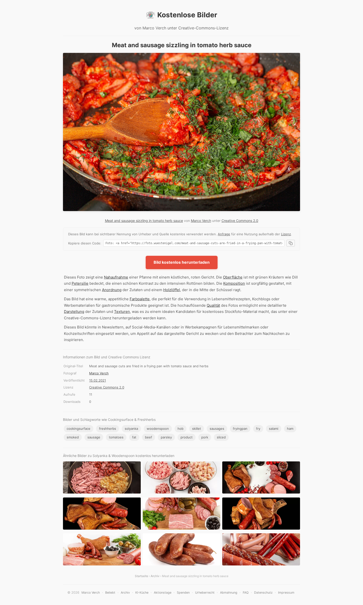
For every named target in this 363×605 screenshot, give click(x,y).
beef (148, 437)
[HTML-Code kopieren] (290, 243)
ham (290, 429)
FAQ (246, 592)
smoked (73, 437)
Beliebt (110, 592)
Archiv (155, 576)
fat (134, 437)
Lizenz (286, 234)
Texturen (122, 311)
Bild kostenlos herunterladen (182, 262)
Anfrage (224, 234)
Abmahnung (228, 592)
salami (273, 429)
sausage (93, 437)
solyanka (131, 429)
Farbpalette (140, 299)
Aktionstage (162, 592)
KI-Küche (141, 592)
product (187, 437)
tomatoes (116, 437)
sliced (221, 437)
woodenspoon (158, 429)
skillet (196, 429)
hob (180, 429)
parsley (166, 437)
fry (258, 429)
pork (204, 437)
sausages (217, 429)
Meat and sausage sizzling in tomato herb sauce (144, 220)
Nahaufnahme (116, 277)
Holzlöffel (171, 289)
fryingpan (240, 429)
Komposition (234, 283)
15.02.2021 (97, 380)
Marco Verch (201, 220)
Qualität (213, 305)
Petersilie (80, 283)
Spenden (183, 592)
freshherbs (107, 429)
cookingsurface (78, 429)
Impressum (286, 592)
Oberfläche (232, 277)
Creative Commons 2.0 (240, 220)
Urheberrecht (205, 592)
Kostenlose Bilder (187, 15)
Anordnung (111, 289)
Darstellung (74, 311)
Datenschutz (263, 592)
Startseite (141, 576)
